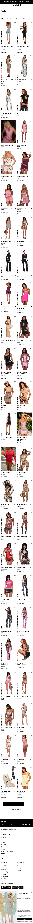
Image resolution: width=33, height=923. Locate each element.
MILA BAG (20, 663)
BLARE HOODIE (21, 80)
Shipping (3, 846)
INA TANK (4, 405)
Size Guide (3, 844)
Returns (3, 849)
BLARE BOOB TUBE (6, 176)
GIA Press (3, 837)
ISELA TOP (20, 340)
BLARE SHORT (21, 241)
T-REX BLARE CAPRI (22, 696)
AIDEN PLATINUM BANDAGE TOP (6, 373)
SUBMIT (24, 919)
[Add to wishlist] (15, 22)
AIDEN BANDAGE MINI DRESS (22, 792)
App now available (7, 883)
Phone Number (20, 906)
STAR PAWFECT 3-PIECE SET (6, 792)
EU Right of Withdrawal (7, 851)
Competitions (4, 874)
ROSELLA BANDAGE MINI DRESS (22, 308)
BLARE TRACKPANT (6, 113)
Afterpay (3, 853)
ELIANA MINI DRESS (6, 437)
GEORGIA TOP (21, 405)
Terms (24, 916)
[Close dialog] (31, 892)
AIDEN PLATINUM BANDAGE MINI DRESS (22, 439)
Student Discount (5, 878)
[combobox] (19, 908)
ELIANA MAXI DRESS (7, 340)
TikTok (19, 870)
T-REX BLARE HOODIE (23, 631)
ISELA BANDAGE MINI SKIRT (23, 146)
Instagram (19, 868)
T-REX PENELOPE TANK (6, 537)
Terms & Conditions (6, 865)
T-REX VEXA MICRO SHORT (22, 537)
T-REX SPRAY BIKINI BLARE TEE (6, 568)
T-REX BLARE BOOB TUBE (6, 728)
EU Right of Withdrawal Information (7, 869)
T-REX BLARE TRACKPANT (4, 664)
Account (3, 840)
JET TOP (19, 113)
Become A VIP (4, 876)
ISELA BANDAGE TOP (7, 145)
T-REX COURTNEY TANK (6, 697)
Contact (3, 842)
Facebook (19, 865)
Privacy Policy (4, 872)
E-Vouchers (4, 856)
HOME (2, 817)
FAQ (2, 858)
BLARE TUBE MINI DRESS (22, 209)
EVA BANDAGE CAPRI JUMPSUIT (7, 47)
